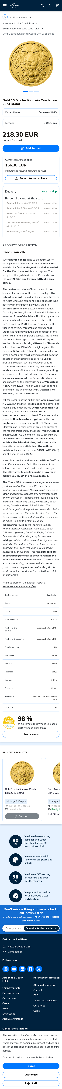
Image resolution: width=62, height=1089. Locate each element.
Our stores (39, 1005)
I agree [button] (31, 1066)
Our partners (9, 998)
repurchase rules (37, 171)
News (5, 1008)
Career (6, 1003)
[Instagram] (5, 969)
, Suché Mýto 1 (21, 231)
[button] (7, 67)
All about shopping (44, 985)
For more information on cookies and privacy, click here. (28, 1057)
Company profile (11, 988)
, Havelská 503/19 (22, 203)
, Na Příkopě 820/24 (23, 208)
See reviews (31, 734)
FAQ (35, 995)
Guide (36, 1011)
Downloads (8, 1013)
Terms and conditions (45, 1000)
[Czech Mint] (14, 5)
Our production (10, 993)
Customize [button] (31, 1074)
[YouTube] (14, 969)
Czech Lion (52, 595)
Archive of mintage (12, 1019)
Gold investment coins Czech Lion (21, 28)
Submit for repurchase (33, 178)
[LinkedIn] (22, 969)
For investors (20, 17)
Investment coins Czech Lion (18, 23)
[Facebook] (30, 969)
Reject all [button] (31, 1083)
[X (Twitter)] (38, 969)
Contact (37, 990)
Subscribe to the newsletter (41, 928)
